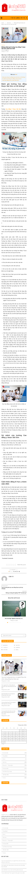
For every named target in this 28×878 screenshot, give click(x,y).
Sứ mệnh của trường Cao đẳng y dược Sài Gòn (12, 78)
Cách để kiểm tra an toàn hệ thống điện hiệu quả (8, 694)
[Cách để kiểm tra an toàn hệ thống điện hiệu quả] (22, 696)
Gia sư (14, 759)
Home (2, 22)
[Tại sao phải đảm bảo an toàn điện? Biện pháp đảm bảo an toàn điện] (22, 713)
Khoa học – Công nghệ (14, 765)
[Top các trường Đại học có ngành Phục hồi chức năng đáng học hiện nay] (14, 667)
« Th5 (2, 744)
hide (16, 74)
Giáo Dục (9, 22)
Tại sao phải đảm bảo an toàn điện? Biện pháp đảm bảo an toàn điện (8, 712)
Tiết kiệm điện (14, 774)
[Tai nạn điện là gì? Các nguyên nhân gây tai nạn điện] (22, 704)
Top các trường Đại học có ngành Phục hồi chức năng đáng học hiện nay (13, 678)
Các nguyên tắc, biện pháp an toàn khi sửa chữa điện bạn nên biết (8, 686)
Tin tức (14, 777)
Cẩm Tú (6, 50)
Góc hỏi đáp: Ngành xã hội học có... (14, 618)
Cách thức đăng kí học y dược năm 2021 (10, 80)
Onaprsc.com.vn (5, 814)
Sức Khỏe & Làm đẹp (14, 771)
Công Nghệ (14, 756)
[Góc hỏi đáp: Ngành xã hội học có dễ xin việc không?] (14, 609)
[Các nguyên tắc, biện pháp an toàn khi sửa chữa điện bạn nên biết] (22, 687)
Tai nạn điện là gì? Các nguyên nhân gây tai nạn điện (8, 703)
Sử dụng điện (14, 768)
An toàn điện (14, 752)
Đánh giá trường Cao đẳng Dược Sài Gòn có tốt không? (13, 77)
